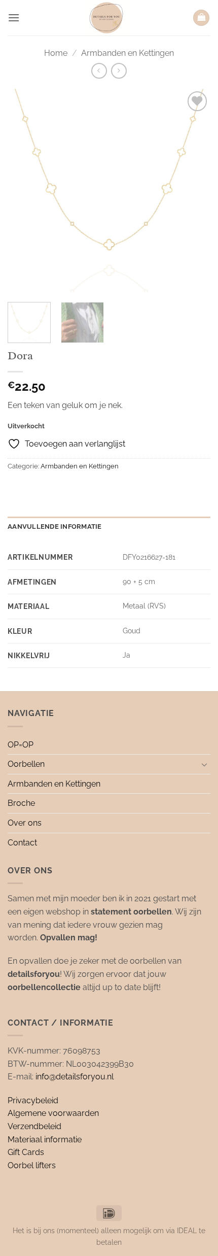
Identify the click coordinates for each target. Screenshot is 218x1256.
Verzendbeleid (34, 1126)
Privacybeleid (33, 1100)
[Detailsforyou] (106, 18)
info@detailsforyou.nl (74, 1076)
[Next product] (99, 71)
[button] (14, 17)
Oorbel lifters (32, 1165)
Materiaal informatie (45, 1139)
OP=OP (20, 745)
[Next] (194, 191)
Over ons (25, 823)
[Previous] (24, 191)
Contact (22, 842)
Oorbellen (26, 764)
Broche (21, 803)
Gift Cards (26, 1152)
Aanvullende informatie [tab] (55, 526)
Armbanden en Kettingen (127, 53)
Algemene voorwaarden (53, 1113)
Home (55, 53)
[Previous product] (119, 71)
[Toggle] (204, 764)
